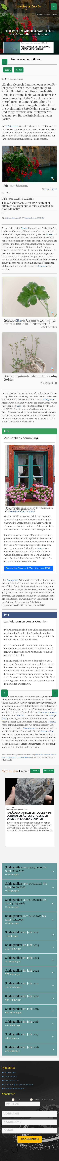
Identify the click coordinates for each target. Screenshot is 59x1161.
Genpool (41, 266)
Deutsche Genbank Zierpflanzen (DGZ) (28, 568)
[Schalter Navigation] (54, 6)
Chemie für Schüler (14, 1088)
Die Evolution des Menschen (18, 1084)
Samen (40, 548)
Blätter (19, 320)
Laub (18, 406)
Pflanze (24, 228)
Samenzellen (47, 731)
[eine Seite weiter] (55, 693)
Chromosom (29, 728)
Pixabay (54, 188)
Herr (18, 1099)
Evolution (18, 70)
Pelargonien (48, 399)
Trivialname (12, 126)
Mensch (52, 721)
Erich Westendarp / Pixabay (21, 511)
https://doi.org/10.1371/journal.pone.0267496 (25, 218)
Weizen (20, 715)
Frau (36, 1099)
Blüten (49, 234)
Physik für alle (11, 1080)
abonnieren (29, 1139)
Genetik (7, 70)
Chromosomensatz (47, 712)
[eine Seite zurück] (4, 693)
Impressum (10, 1072)
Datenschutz (10, 1076)
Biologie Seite (29, 6)
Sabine (46, 188)
